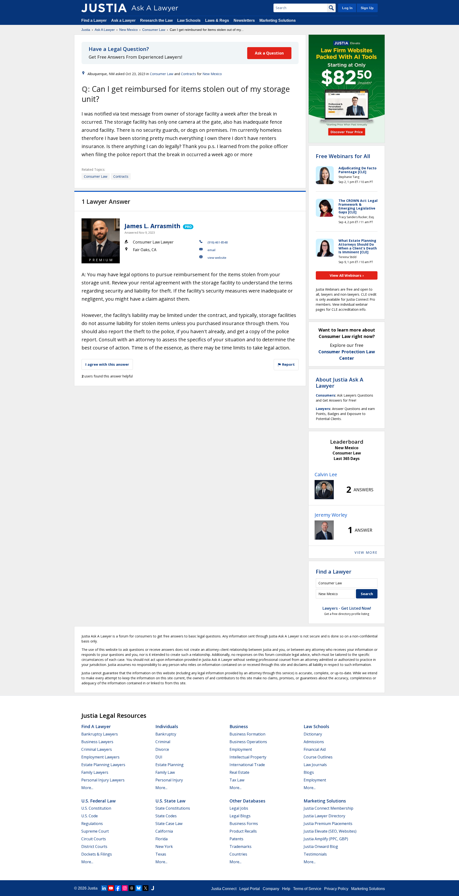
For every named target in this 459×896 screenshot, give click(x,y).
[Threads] (132, 888)
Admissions (314, 741)
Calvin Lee (326, 474)
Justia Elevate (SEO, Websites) (330, 831)
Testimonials (315, 854)
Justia (85, 30)
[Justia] (104, 8)
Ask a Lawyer (124, 20)
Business (239, 726)
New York (164, 846)
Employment (241, 749)
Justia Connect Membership (328, 808)
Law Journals (315, 764)
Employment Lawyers (100, 757)
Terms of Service (307, 889)
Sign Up (367, 8)
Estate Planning (169, 764)
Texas (160, 854)
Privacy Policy (336, 889)
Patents (236, 838)
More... (87, 787)
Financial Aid (315, 749)
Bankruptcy (165, 734)
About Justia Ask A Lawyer (339, 382)
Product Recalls (243, 831)
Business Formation (247, 734)
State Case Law (168, 823)
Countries (238, 854)
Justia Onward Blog (321, 846)
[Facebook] (118, 888)
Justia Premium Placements (328, 823)
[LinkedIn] (104, 888)
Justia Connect (223, 889)
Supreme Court (95, 831)
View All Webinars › (347, 275)
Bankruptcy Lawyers (99, 734)
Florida (161, 838)
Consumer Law (153, 30)
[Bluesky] (139, 888)
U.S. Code (89, 816)
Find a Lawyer (94, 20)
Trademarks (240, 846)
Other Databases (247, 801)
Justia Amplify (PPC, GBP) (326, 838)
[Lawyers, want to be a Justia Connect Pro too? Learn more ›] (187, 225)
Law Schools (189, 20)
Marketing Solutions (277, 20)
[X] (145, 888)
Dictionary (313, 734)
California (164, 831)
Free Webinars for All (343, 156)
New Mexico (128, 30)
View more (366, 552)
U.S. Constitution (96, 808)
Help (286, 889)
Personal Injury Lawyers (103, 780)
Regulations (92, 823)
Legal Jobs (239, 808)
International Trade (247, 764)
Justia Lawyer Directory (324, 816)
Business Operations (248, 741)
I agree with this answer (107, 364)
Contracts (188, 74)
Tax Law (237, 780)
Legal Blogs (240, 816)
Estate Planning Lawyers (103, 764)
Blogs (309, 772)
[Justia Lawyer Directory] (152, 888)
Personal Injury (169, 780)
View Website (217, 257)
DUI (158, 757)
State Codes (166, 816)
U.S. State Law (170, 801)
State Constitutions (172, 808)
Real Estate (239, 772)
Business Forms (244, 823)
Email (211, 250)
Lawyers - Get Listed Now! (346, 608)
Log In (347, 8)
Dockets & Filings (96, 854)
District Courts (94, 846)
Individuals (166, 726)
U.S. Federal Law (98, 801)
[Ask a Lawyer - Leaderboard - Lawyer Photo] (324, 489)
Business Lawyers (97, 741)
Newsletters (244, 20)
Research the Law (156, 20)
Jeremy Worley (331, 515)
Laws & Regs (217, 20)
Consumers (325, 395)
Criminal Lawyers (96, 749)
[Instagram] (125, 888)
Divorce (162, 749)
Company (271, 889)
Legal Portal (249, 889)
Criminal (162, 741)
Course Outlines (318, 757)
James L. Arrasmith (152, 226)
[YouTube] (111, 888)
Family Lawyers (94, 772)
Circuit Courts (93, 838)
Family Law (165, 772)
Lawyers (323, 408)
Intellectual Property (248, 757)
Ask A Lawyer (105, 30)
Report (288, 364)
